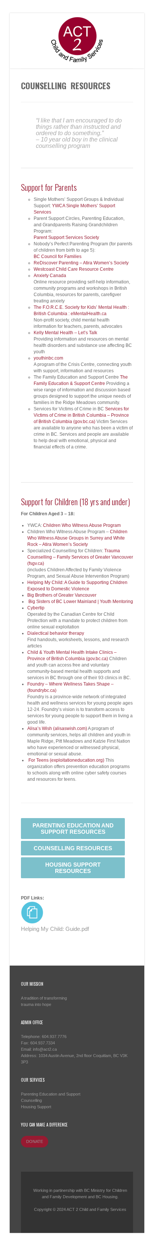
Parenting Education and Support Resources (73, 828)
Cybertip (35, 607)
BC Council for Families (57, 256)
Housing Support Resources (73, 867)
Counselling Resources (73, 848)
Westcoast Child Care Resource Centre (74, 269)
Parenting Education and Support (50, 1094)
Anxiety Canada (50, 275)
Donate (34, 1141)
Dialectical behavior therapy (55, 633)
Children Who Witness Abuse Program (82, 525)
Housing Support (36, 1106)
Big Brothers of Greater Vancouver (61, 595)
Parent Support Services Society (66, 237)
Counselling (31, 1100)
